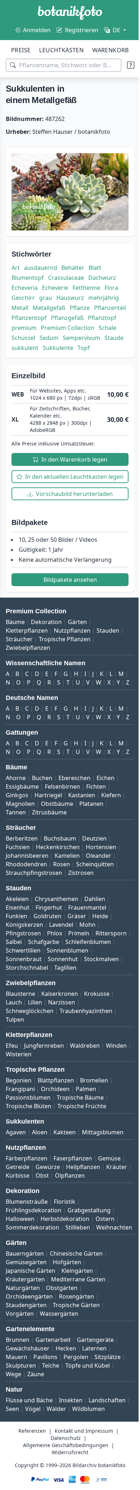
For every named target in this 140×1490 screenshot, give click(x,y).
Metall (19, 304)
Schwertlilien (74, 990)
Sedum (21, 345)
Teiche (50, 1422)
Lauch (14, 1051)
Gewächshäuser (28, 1405)
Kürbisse (44, 1224)
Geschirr (23, 294)
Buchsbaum (60, 878)
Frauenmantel (87, 947)
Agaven (16, 1180)
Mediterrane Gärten (78, 1336)
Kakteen (64, 1180)
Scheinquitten (95, 904)
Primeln (78, 973)
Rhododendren (26, 904)
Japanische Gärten (30, 1327)
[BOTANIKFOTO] (70, 13)
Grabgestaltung (89, 1258)
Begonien (19, 1129)
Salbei (51, 981)
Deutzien (94, 878)
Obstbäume (57, 843)
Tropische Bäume (80, 1146)
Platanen (91, 843)
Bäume (15, 636)
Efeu (12, 1094)
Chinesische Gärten (76, 1310)
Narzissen (61, 1051)
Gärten (77, 636)
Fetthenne (86, 284)
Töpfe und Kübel (87, 1422)
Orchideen (55, 1137)
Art (15, 264)
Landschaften (24, 1466)
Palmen (86, 1137)
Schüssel (103, 335)
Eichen (106, 818)
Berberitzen (22, 878)
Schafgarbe (81, 981)
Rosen (61, 904)
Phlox (54, 973)
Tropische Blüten (28, 1154)
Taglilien (65, 1016)
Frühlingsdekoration (33, 1258)
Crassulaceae (66, 274)
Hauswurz (70, 294)
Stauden (108, 644)
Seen (55, 1466)
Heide (100, 956)
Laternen (94, 1405)
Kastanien (81, 835)
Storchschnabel (27, 1016)
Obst (69, 1224)
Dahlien (94, 939)
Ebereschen (74, 818)
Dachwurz (102, 274)
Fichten (96, 826)
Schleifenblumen (28, 990)
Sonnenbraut (71, 999)
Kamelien (67, 895)
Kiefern (111, 835)
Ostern (105, 1267)
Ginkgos (17, 835)
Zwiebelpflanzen (28, 662)
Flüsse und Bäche (29, 1457)
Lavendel (61, 964)
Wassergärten (59, 1370)
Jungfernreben (44, 1094)
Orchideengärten (29, 1353)
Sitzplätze (107, 1414)
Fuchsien (18, 887)
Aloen (39, 1180)
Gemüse (109, 1207)
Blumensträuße (27, 1250)
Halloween (20, 1267)
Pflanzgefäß (103, 314)
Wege (13, 1431)
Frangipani (20, 1137)
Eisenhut (17, 947)
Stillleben (77, 1276)
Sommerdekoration (32, 1276)
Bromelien (94, 1129)
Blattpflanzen (56, 1129)
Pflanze (80, 304)
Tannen (16, 852)
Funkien (16, 956)
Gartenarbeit (53, 1397)
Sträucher (19, 653)
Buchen (42, 818)
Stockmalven (59, 1007)
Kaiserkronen (59, 1042)
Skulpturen (21, 1422)
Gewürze (48, 1215)
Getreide (17, 1215)
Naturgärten (23, 1345)
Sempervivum (53, 345)
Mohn (87, 964)
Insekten (71, 1457)
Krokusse (96, 1042)
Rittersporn (21, 981)
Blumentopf (27, 274)
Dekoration (46, 636)
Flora (111, 284)
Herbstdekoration (65, 1267)
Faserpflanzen (72, 1207)
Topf (84, 355)
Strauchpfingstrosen (34, 912)
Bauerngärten (25, 1310)
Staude (85, 345)
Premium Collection (38, 335)
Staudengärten (26, 1362)
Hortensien (101, 887)
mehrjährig (103, 294)
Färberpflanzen (26, 1207)
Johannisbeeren (27, 895)
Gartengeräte (95, 1397)
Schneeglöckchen (29, 1059)
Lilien (35, 1051)
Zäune (35, 1431)
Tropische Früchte (81, 1154)
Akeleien (17, 939)
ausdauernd (40, 264)
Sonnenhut (21, 1007)
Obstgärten (62, 1345)
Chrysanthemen (56, 939)
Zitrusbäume (49, 852)
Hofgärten (67, 1319)
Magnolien (20, 843)
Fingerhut (49, 947)
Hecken (66, 1405)
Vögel (76, 1466)
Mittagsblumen (102, 1180)
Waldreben (85, 1094)
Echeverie (55, 284)
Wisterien (46, 1102)
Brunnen (17, 1397)
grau (45, 294)
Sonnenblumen (26, 999)
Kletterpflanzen (27, 644)
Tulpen (15, 1068)
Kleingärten (77, 1327)
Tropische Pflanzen (64, 653)
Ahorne (16, 818)
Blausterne (20, 1042)
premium (56, 324)
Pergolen (76, 1414)
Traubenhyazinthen (86, 1059)
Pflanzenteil (27, 314)
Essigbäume (22, 826)
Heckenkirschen (58, 887)
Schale (78, 335)
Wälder (99, 1466)
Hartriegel (48, 835)
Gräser (76, 956)
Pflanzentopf (65, 314)
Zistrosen (81, 912)
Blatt (95, 264)
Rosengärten (76, 1353)
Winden (16, 1102)
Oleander (98, 895)
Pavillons (45, 1414)
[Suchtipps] (125, 65)
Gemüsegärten (26, 1319)
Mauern (16, 1414)
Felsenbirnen (62, 826)
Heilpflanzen (83, 1215)
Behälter (72, 264)
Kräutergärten (25, 1336)
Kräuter (16, 1224)
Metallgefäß (49, 304)
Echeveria (24, 284)
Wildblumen (22, 1474)
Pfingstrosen (23, 973)
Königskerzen (24, 964)
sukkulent (24, 355)
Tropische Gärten (76, 1362)
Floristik (64, 1250)
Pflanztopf (25, 324)
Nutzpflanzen (72, 644)
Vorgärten (20, 1370)
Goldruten (47, 956)
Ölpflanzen (97, 1224)
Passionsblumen (28, 1146)
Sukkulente (58, 355)
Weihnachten (24, 1284)
